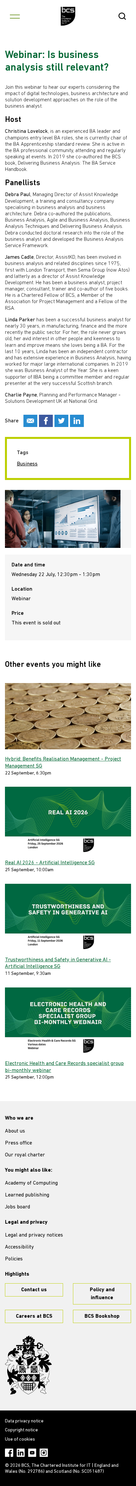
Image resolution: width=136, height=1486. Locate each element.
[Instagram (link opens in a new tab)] (44, 1453)
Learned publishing (27, 1195)
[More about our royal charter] (28, 1365)
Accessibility (19, 1247)
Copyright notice (21, 1430)
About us (15, 1131)
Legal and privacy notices (34, 1235)
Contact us (34, 1290)
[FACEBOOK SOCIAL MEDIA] (46, 421)
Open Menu (15, 16)
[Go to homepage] (68, 16)
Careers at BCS (34, 1316)
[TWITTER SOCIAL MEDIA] (61, 421)
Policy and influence (102, 1293)
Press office (18, 1143)
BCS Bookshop (102, 1316)
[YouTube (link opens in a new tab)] (32, 1453)
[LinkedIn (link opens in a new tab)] (21, 1453)
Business (27, 464)
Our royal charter (25, 1155)
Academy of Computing (31, 1183)
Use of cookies (20, 1439)
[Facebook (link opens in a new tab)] (9, 1453)
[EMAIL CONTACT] (30, 421)
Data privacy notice (24, 1421)
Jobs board (17, 1207)
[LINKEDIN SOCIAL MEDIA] (77, 421)
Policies (14, 1259)
